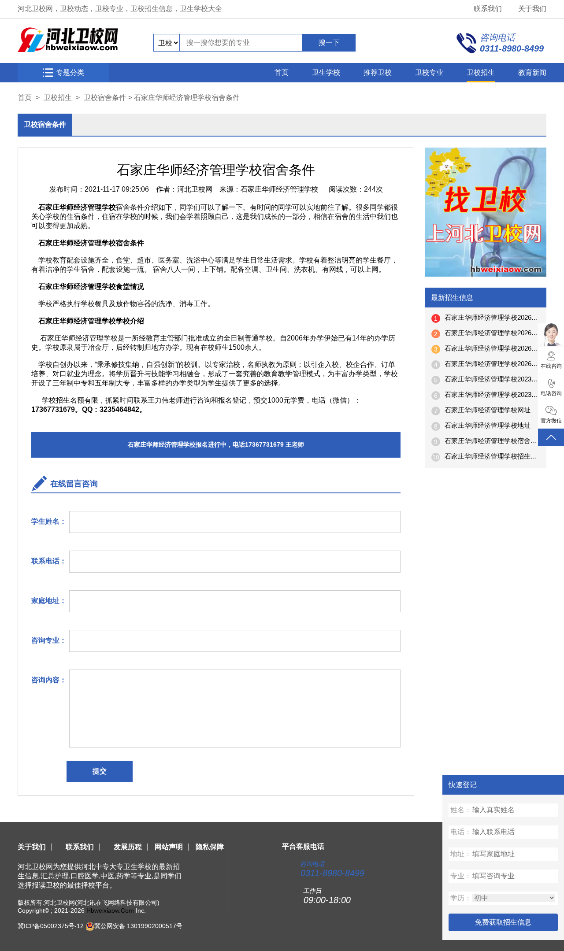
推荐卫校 (378, 72)
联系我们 (488, 8)
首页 (282, 72)
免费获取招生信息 (503, 922)
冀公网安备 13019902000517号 (138, 925)
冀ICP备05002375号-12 (51, 925)
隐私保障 (210, 847)
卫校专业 (429, 72)
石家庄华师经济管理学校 (279, 189)
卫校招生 (481, 72)
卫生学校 (326, 72)
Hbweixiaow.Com (110, 910)
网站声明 (169, 847)
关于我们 (532, 8)
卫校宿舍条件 (105, 97)
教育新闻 (532, 72)
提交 (100, 771)
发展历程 (128, 847)
